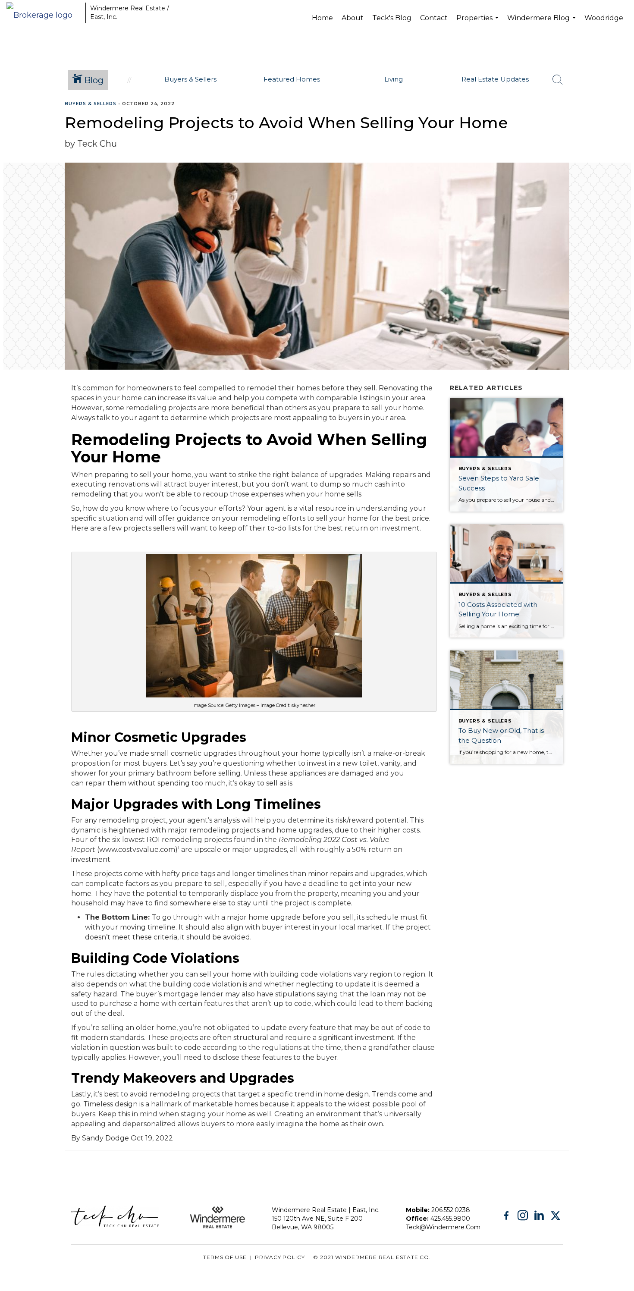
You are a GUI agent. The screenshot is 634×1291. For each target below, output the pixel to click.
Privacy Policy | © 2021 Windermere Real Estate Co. (343, 1257)
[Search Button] (557, 79)
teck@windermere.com (443, 1227)
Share (620, 120)
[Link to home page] (43, 13)
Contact (434, 18)
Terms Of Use (225, 1257)
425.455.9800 (450, 1218)
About (353, 18)
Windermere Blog (542, 24)
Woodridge (603, 18)
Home (322, 18)
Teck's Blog (391, 18)
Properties (478, 24)
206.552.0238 (450, 1210)
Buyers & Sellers (90, 104)
